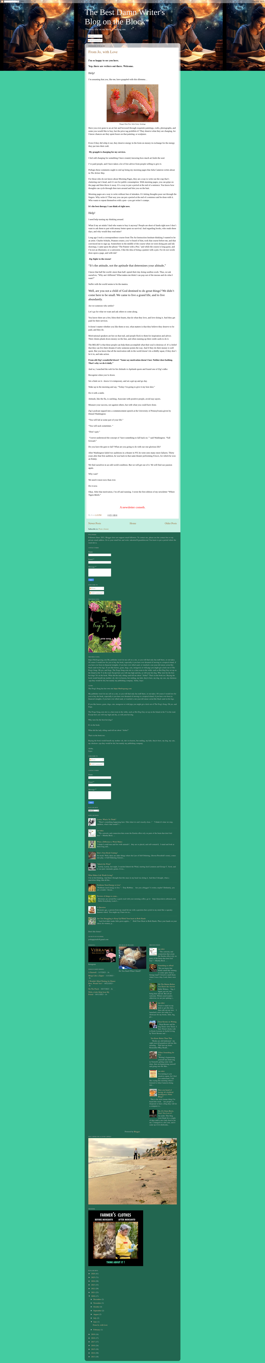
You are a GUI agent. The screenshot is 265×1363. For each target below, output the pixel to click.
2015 (93, 1349)
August (96, 1314)
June (95, 1321)
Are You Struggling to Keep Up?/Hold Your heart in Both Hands (121, 918)
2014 (93, 1353)
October (96, 1306)
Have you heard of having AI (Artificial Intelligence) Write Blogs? (165, 1093)
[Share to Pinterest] (116, 515)
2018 (93, 1338)
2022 (93, 1288)
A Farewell (92, 972)
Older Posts (171, 523)
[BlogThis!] (110, 515)
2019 (93, 1334)
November (97, 1303)
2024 (93, 1281)
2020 (93, 1296)
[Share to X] (112, 515)
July (95, 1318)
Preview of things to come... (107, 896)
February (97, 1329)
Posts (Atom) (104, 529)
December (97, 1299)
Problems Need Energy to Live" (109, 885)
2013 (93, 1356)
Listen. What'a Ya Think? (106, 819)
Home (133, 523)
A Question (101, 907)
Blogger (137, 1131)
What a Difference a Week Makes (109, 841)
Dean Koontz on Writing (167, 1021)
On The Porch (93, 989)
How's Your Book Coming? (107, 853)
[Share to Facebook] (114, 515)
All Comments (95, 40)
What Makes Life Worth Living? (100, 875)
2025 (93, 1277)
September (97, 1310)
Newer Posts (94, 523)
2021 (93, 1292)
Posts (91, 36)
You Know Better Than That (161, 1038)
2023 (93, 1284)
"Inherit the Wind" (104, 864)
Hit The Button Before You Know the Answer (166, 985)
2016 (93, 1345)
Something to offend (165, 965)
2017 (93, 1341)
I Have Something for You (166, 1053)
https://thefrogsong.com (123, 688)
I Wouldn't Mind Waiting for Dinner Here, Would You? (101, 982)
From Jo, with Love (103, 51)
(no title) (100, 830)
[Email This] (108, 515)
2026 (93, 1273)
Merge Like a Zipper (96, 975)
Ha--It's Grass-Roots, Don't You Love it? (166, 1112)
